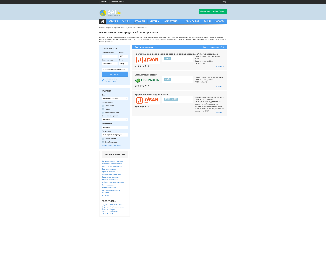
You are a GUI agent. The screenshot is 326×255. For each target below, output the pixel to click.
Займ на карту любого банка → (212, 11)
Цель (103, 95)
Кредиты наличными (110, 172)
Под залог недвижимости (112, 167)
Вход (224, 2)
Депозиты (139, 21)
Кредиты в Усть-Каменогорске (113, 207)
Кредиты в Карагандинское (112, 205)
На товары (106, 193)
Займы (126, 21)
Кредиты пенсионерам (110, 177)
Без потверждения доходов (112, 161)
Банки (207, 21)
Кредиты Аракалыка (115, 28)
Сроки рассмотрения (110, 116)
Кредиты (113, 21)
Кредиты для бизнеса (110, 180)
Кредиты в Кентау (108, 209)
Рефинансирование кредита (113, 182)
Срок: (121, 60)
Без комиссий (110, 139)
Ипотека (154, 21)
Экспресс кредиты (109, 169)
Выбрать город (110, 81)
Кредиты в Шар (107, 213)
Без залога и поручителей (112, 164)
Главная (102, 28)
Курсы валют (192, 21)
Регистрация (106, 131)
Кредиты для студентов (111, 190)
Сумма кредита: (108, 52)
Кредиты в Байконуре (110, 211)
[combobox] (123, 56)
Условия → (220, 67)
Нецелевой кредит (109, 188)
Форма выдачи (107, 102)
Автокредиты (171, 21)
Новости (219, 21)
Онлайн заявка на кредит (111, 174)
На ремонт (106, 196)
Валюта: (122, 52)
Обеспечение (107, 123)
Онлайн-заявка (111, 142)
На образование (108, 185)
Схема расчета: (107, 60)
